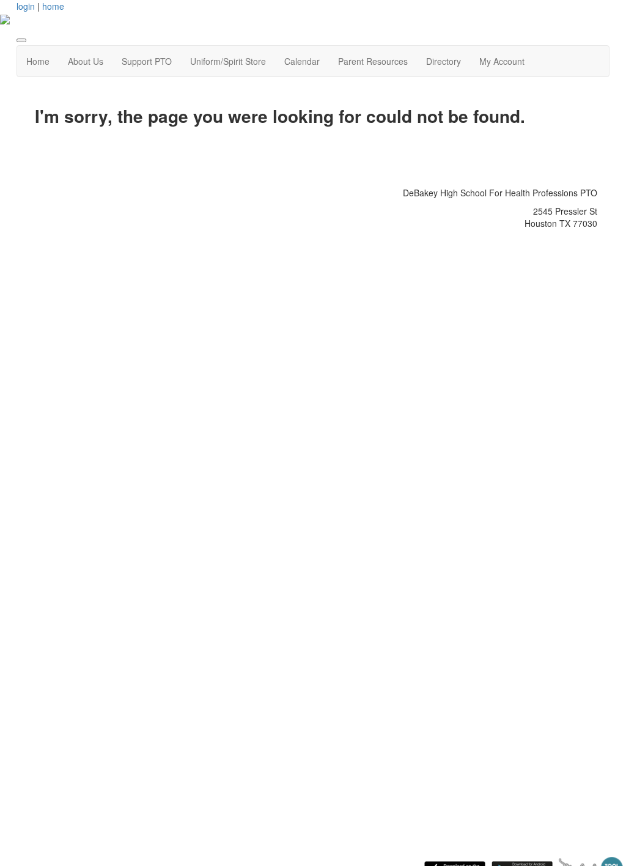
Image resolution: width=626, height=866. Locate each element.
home (53, 6)
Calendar (302, 61)
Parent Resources (373, 61)
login (26, 6)
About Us (85, 61)
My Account (502, 61)
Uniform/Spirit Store (228, 61)
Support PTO (147, 61)
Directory (443, 61)
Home (38, 61)
